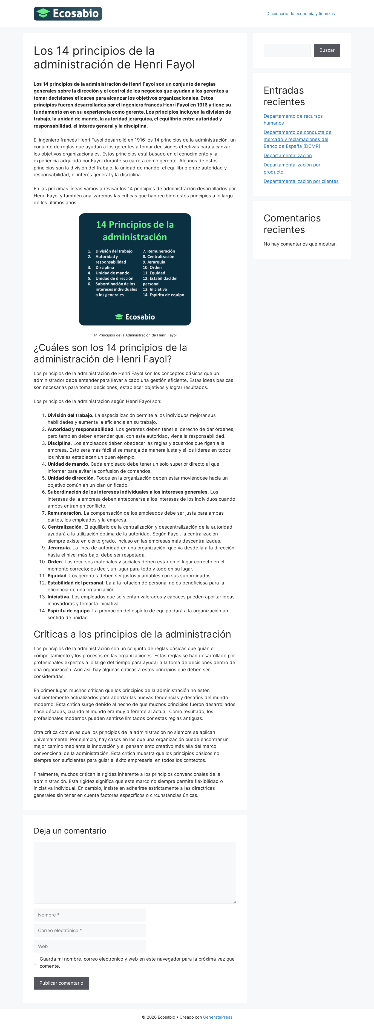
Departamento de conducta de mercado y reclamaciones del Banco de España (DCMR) (298, 139)
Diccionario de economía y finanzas (300, 13)
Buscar (327, 50)
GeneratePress (217, 1017)
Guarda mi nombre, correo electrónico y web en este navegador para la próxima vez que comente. (137, 962)
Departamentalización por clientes (301, 181)
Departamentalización (288, 155)
